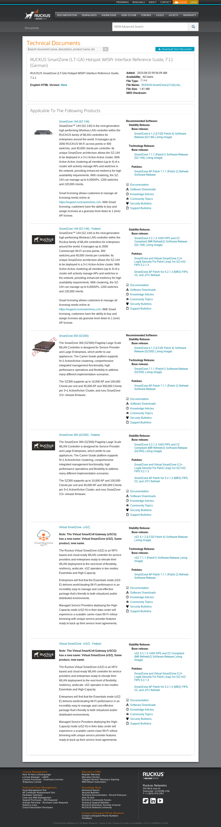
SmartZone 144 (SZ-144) (74, 121)
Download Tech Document (176, 49)
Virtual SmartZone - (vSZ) (74, 527)
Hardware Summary (32, 795)
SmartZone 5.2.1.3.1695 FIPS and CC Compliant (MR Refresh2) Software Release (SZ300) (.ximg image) (160, 448)
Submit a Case (29, 805)
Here (64, 85)
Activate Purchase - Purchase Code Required (45, 802)
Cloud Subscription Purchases (37, 807)
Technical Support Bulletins (95, 802)
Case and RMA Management (36, 797)
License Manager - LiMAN (35, 777)
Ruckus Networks (155, 785)
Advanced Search (91, 790)
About (153, 2)
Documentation (67, 15)
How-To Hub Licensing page (36, 774)
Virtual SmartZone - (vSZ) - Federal (80, 643)
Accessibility (136, 823)
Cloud (182, 2)
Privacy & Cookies (121, 823)
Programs (122, 2)
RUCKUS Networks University (97, 807)
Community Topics (141, 198)
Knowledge (109, 15)
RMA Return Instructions (94, 782)
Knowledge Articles (142, 194)
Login (193, 2)
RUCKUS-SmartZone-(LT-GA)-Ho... (162, 85)
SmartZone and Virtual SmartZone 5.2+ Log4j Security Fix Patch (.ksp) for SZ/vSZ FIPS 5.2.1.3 (160, 261)
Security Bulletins (141, 203)
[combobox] (150, 26)
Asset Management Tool (34, 790)
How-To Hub (128, 15)
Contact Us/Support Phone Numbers (100, 816)
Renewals (138, 2)
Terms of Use (105, 823)
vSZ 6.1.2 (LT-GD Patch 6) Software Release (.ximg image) (161, 538)
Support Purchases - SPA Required (39, 800)
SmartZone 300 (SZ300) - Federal (79, 435)
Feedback (87, 818)
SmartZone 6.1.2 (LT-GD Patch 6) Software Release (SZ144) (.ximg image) (160, 135)
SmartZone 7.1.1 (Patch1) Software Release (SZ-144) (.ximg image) (161, 156)
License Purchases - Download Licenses (42, 779)
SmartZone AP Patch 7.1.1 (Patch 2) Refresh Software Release (161, 172)
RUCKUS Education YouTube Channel (101, 805)
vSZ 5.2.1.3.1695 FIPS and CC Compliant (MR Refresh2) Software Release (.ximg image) (159, 656)
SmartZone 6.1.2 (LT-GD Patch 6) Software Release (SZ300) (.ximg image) (160, 349)
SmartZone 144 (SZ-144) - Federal (79, 228)
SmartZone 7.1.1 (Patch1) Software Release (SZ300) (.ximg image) (161, 370)
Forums (146, 15)
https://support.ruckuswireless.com (80, 202)
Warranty (189, 15)
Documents (32, 28)
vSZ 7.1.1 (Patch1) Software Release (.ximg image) (160, 559)
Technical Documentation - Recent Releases (104, 795)
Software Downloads (143, 189)
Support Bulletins (140, 208)
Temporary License (32, 782)
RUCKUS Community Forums (96, 800)
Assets (173, 15)
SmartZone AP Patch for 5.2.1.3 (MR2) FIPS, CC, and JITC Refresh (161, 273)
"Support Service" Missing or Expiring (100, 779)
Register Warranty (91, 774)
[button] (193, 26)
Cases (160, 15)
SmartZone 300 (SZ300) (74, 335)
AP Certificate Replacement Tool (38, 792)
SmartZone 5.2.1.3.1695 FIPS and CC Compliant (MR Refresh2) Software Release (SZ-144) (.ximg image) (160, 241)
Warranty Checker (91, 777)
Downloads (89, 15)
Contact (165, 2)
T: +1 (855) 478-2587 (153, 793)
